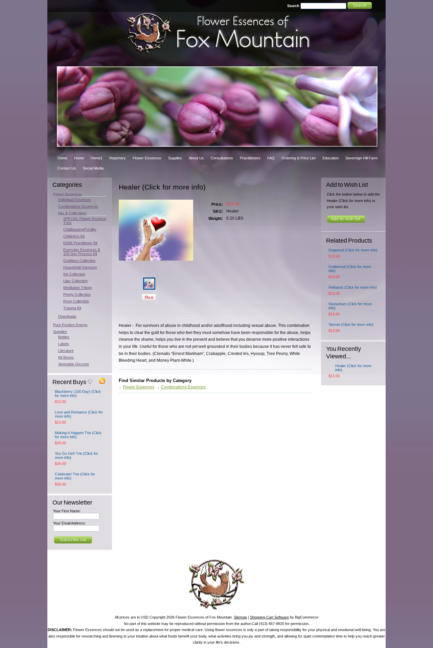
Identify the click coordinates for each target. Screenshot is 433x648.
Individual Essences (74, 200)
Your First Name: (67, 511)
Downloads (67, 316)
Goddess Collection (79, 261)
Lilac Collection (75, 281)
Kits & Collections (72, 213)
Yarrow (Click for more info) (350, 324)
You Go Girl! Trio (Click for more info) (76, 455)
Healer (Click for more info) (353, 368)
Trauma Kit (72, 308)
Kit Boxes (66, 357)
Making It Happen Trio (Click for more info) (78, 435)
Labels (63, 344)
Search (293, 6)
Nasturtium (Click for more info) (350, 306)
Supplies (60, 332)
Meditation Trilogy (77, 288)
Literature (66, 351)
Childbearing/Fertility (79, 229)
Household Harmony (80, 267)
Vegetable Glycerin (73, 364)
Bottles (63, 337)
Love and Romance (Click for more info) (79, 414)
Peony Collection (77, 294)
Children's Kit (74, 236)
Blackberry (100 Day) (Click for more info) (78, 393)
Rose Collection (76, 301)
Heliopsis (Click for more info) (352, 287)
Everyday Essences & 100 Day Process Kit (81, 252)
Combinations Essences (78, 206)
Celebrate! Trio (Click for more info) (75, 476)
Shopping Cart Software (269, 617)
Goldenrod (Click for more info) (349, 269)
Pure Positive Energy (70, 325)
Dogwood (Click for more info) (353, 250)
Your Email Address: (69, 523)
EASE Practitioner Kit (80, 243)
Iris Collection (74, 274)
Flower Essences (67, 194)
